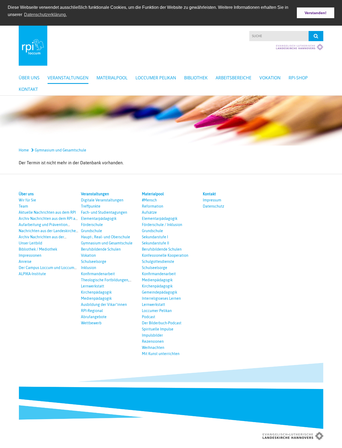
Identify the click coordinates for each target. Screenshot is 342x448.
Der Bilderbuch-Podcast (161, 323)
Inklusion (88, 268)
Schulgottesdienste (158, 261)
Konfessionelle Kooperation (165, 255)
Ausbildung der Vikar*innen (104, 304)
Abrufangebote (94, 317)
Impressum (212, 200)
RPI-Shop (298, 78)
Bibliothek (196, 78)
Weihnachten (153, 347)
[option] (171, 121)
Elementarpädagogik (98, 218)
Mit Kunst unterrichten (161, 354)
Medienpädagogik (96, 298)
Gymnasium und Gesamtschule (60, 150)
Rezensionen (153, 341)
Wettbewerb (91, 323)
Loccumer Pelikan (155, 78)
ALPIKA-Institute (32, 274)
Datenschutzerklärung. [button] (45, 14)
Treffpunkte (90, 206)
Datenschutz (213, 206)
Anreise (25, 261)
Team (23, 206)
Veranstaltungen (68, 78)
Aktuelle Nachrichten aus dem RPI (47, 212)
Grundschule (91, 231)
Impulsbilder (152, 335)
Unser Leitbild (30, 243)
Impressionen (30, 255)
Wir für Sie (27, 200)
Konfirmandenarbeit (98, 274)
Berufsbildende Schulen (101, 249)
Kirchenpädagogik (96, 292)
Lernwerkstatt (92, 286)
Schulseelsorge (93, 261)
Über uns (29, 78)
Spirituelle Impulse (157, 329)
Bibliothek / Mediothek (38, 249)
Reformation (152, 206)
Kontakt (28, 89)
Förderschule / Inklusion (162, 225)
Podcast (148, 317)
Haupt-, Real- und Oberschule (105, 237)
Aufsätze (149, 212)
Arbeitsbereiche (233, 78)
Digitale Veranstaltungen (102, 200)
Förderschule (92, 225)
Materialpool (111, 78)
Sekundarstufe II (155, 243)
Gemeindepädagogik (159, 292)
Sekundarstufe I (155, 237)
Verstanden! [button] (316, 13)
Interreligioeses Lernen (161, 298)
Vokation (270, 78)
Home (24, 150)
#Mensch (149, 200)
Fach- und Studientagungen (104, 212)
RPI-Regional (92, 311)
